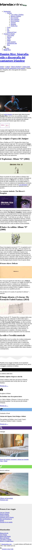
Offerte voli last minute (6, 498)
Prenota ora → (4, 386)
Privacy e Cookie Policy (7, 541)
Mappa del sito (4, 533)
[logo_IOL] (13, 8)
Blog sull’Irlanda (4, 538)
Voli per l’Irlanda (4, 512)
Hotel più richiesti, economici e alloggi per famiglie (14, 459)
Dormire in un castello (6, 522)
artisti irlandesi (8, 114)
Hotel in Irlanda (4, 514)
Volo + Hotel (3, 461)
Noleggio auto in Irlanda (7, 517)
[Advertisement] (16, 83)
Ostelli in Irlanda (4, 516)
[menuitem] (18, 22)
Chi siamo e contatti (5, 539)
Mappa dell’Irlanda (5, 536)
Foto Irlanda (3, 535)
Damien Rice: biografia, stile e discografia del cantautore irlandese (14, 57)
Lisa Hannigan (23, 184)
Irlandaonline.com (6, 544)
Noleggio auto (4, 500)
